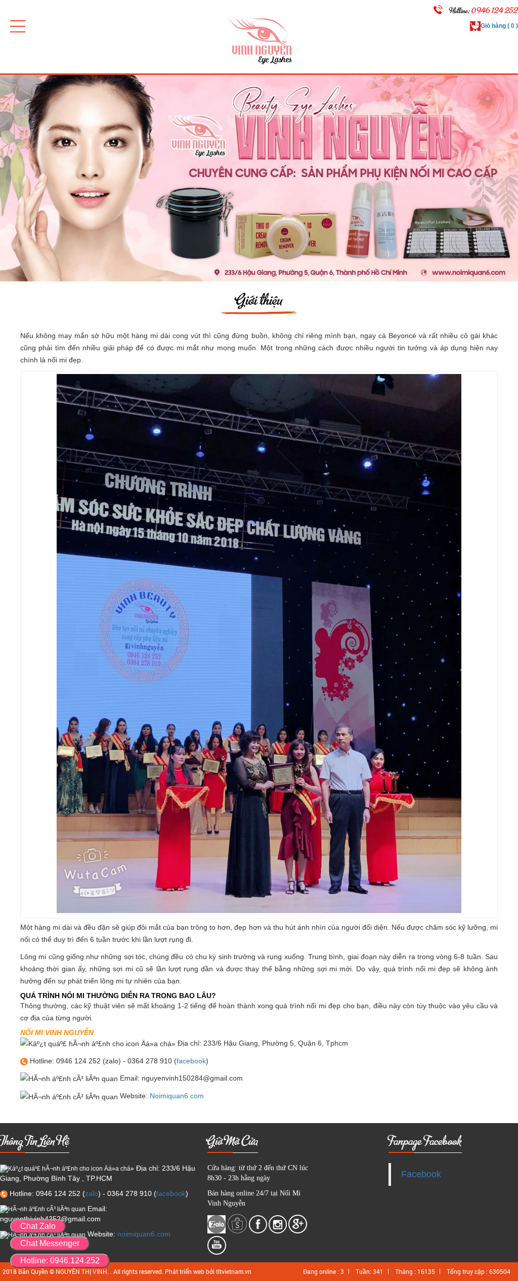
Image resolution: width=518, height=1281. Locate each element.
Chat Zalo (38, 1226)
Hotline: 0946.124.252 (60, 1260)
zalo (91, 1193)
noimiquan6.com (143, 1234)
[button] (17, 26)
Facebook (421, 1174)
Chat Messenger (49, 1243)
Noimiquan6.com (177, 1096)
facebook (191, 1061)
